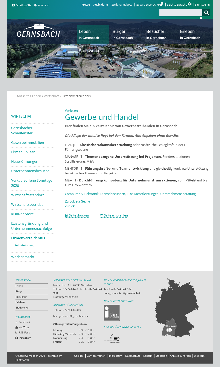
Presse (85, 4)
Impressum (115, 356)
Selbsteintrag (24, 245)
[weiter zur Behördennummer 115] (129, 338)
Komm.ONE (22, 359)
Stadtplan (161, 356)
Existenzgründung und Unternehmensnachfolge (31, 226)
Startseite (22, 96)
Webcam (199, 356)
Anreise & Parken (180, 356)
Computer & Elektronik (82, 194)
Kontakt (147, 356)
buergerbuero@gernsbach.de (71, 316)
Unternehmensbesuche (30, 171)
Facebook (24, 322)
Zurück (70, 206)
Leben (89, 34)
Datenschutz (132, 356)
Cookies (79, 356)
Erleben (190, 34)
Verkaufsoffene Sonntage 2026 (31, 183)
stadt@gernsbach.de (65, 297)
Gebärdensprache (147, 4)
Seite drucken (79, 215)
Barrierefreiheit (96, 356)
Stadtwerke (89, 50)
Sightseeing (202, 4)
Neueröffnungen (24, 161)
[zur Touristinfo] (129, 313)
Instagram (25, 337)
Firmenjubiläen (23, 152)
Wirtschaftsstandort (27, 195)
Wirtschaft (51, 96)
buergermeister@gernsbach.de (122, 293)
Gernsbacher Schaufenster (22, 130)
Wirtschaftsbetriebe (27, 204)
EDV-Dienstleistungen (143, 194)
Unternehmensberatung (178, 194)
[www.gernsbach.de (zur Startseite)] (39, 36)
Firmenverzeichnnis (28, 238)
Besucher (156, 34)
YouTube (24, 327)
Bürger (123, 34)
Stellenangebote (122, 4)
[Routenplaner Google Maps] (179, 308)
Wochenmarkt (22, 257)
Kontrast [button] (43, 5)
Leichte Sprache (177, 4)
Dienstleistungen (112, 194)
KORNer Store (22, 214)
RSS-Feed (24, 332)
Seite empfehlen (116, 215)
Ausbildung (100, 4)
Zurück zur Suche (77, 201)
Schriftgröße (23, 5)
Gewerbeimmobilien (27, 142)
